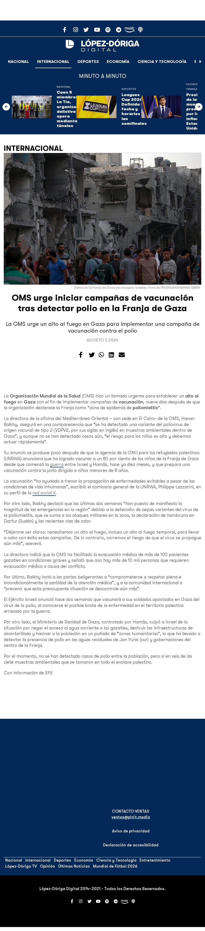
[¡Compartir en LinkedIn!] (111, 355)
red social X (44, 492)
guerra (57, 464)
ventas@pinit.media (131, 817)
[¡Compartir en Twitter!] (92, 355)
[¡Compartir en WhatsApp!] (101, 355)
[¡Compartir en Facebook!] (80, 355)
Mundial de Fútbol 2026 (115, 866)
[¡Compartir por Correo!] (122, 355)
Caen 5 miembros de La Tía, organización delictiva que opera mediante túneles (71, 109)
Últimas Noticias (74, 866)
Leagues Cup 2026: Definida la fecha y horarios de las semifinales (134, 109)
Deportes (88, 61)
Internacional (53, 61)
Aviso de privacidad (131, 831)
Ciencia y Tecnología (162, 61)
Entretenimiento (155, 860)
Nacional (18, 61)
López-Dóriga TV (21, 866)
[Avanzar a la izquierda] (6, 107)
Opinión (47, 866)
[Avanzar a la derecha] (200, 61)
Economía (118, 61)
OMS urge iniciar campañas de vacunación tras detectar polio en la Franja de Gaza (103, 303)
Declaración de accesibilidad (130, 845)
